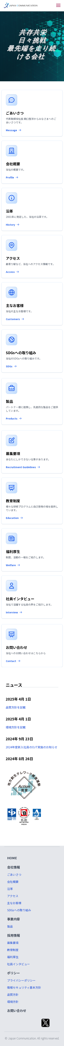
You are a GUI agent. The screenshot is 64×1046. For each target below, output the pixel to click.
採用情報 (13, 935)
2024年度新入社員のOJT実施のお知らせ (31, 747)
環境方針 (12, 1001)
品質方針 (12, 994)
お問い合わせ (16, 1010)
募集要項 (12, 943)
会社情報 (13, 867)
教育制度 (12, 950)
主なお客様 (14, 903)
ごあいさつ (14, 874)
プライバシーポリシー (21, 980)
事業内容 (13, 919)
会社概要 (12, 881)
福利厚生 (12, 957)
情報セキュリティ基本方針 (24, 987)
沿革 (10, 889)
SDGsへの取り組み (19, 910)
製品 (10, 926)
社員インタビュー (18, 964)
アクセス (12, 896)
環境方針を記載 (16, 727)
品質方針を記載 (16, 707)
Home (12, 858)
